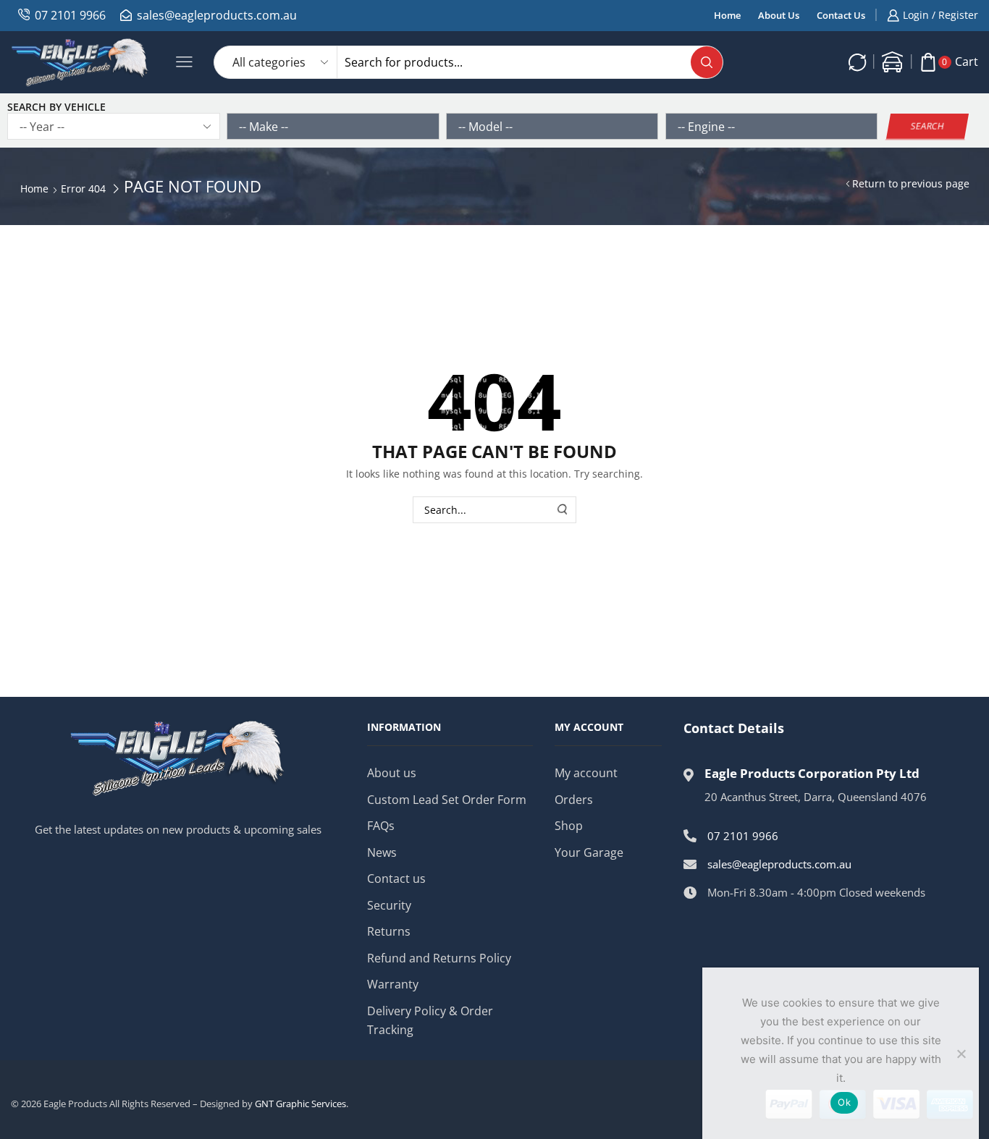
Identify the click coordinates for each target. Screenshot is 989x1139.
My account (586, 773)
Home (727, 15)
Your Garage (589, 852)
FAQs (381, 826)
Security (389, 905)
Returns (389, 931)
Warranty (392, 984)
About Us (778, 15)
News (382, 852)
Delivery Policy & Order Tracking (430, 1020)
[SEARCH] (563, 509)
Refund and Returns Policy (439, 958)
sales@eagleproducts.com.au (217, 15)
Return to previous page (910, 183)
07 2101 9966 (70, 15)
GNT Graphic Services (300, 1103)
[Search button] (707, 62)
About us (391, 773)
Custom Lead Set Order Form (446, 800)
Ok (844, 1102)
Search (928, 126)
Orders (574, 800)
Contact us (396, 878)
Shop (569, 826)
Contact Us (841, 15)
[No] (961, 1053)
